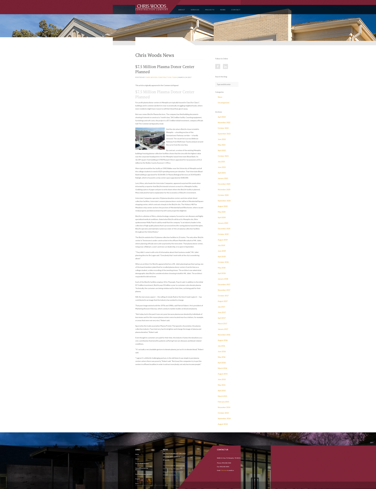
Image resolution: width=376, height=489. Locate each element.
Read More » (166, 478)
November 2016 (224, 335)
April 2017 (222, 318)
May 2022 (221, 145)
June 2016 (222, 351)
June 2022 (222, 139)
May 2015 (221, 385)
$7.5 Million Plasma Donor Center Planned (164, 69)
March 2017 (222, 323)
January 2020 (223, 223)
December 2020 (224, 184)
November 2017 (224, 290)
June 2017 (222, 312)
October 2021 (223, 156)
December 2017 (224, 284)
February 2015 (223, 402)
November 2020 (224, 189)
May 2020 (221, 212)
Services (195, 10)
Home (137, 454)
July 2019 (221, 245)
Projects (209, 10)
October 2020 (223, 195)
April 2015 (222, 390)
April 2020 (222, 217)
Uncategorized (223, 103)
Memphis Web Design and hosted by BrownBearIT (166, 485)
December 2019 (224, 229)
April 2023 (222, 117)
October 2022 (223, 128)
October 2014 (223, 413)
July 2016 (221, 346)
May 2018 (221, 268)
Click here (224, 470)
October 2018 (223, 262)
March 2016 (222, 368)
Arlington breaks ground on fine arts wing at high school (174, 457)
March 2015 (222, 396)
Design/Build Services (142, 463)
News (223, 10)
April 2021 (222, 173)
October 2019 (223, 234)
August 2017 (223, 301)
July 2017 (221, 307)
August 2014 (223, 424)
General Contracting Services (141, 468)
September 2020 (224, 201)
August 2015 (223, 374)
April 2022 (222, 150)
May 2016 (221, 357)
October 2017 (223, 296)
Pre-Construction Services (143, 474)
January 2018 (223, 279)
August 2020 (223, 206)
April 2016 (222, 363)
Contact (235, 10)
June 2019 (222, 251)
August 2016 (223, 340)
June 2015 (222, 379)
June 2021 (222, 167)
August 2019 (223, 240)
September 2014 (224, 418)
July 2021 (221, 161)
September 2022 (224, 134)
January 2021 (223, 178)
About (181, 10)
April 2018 (222, 273)
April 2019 (222, 256)
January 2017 (223, 329)
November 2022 (224, 122)
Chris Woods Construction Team (161, 77)
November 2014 (224, 407)
